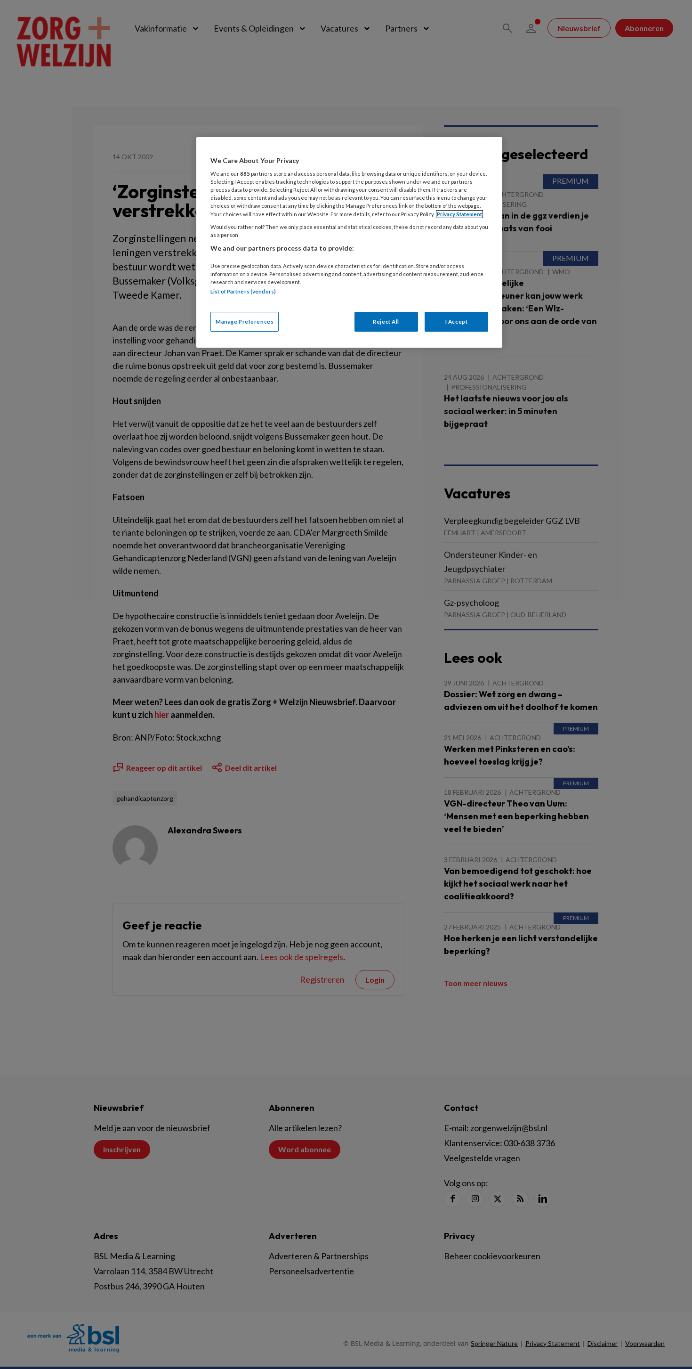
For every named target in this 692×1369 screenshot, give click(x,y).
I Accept (456, 321)
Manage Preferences (245, 321)
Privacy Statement (459, 214)
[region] (349, 242)
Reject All (386, 321)
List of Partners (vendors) (243, 291)
